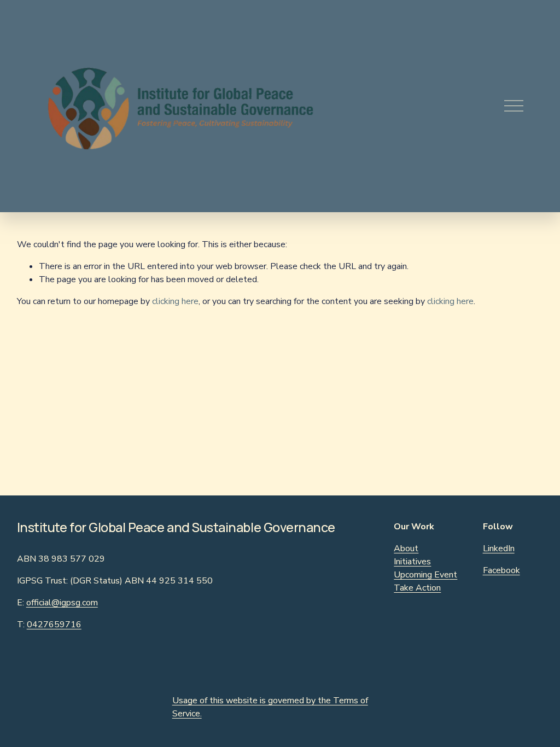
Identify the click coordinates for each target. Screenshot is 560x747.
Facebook (501, 570)
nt (453, 575)
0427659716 (54, 624)
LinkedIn (499, 548)
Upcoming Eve (421, 575)
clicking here (175, 301)
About (406, 548)
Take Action (417, 588)
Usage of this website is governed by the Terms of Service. (270, 707)
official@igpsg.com (62, 603)
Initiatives (412, 562)
